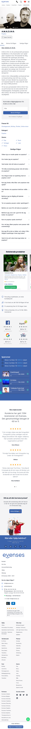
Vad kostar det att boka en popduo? (13, 164)
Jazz (19, 143)
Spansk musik (19, 687)
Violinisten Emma (8, 272)
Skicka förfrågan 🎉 (15, 511)
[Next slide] (29, 18)
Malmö (17, 655)
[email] (6, 546)
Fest (3, 664)
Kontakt (4, 561)
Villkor (3, 570)
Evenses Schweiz (6, 705)
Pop (5, 140)
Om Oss (4, 564)
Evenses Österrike (6, 703)
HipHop (18, 675)
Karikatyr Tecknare (20, 627)
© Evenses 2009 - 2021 (8, 575)
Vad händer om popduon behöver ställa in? (14, 190)
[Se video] (15, 17)
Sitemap (4, 573)
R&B (17, 678)
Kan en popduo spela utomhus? (12, 219)
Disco (5, 146)
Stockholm (18, 643)
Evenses (3, 5)
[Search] (21, 2)
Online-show (24, 126)
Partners (4, 691)
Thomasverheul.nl (6, 715)
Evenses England (6, 708)
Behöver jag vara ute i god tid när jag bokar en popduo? (14, 214)
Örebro (18, 650)
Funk (17, 682)
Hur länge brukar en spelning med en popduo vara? (14, 177)
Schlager (6, 143)
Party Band (4, 650)
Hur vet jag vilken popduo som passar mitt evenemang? (15, 225)
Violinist (24, 275)
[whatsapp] (10, 546)
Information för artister (7, 627)
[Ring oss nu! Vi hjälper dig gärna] (17, 2)
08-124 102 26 (12, 589)
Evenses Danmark (6, 698)
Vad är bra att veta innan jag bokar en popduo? (14, 239)
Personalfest (5, 675)
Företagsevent (6, 126)
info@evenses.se (14, 598)
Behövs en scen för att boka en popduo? (15, 208)
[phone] (15, 546)
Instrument (7, 275)
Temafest (4, 652)
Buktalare (4, 657)
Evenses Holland (6, 694)
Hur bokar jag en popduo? (10, 159)
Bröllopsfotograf (20, 625)
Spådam (18, 634)
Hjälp (3, 623)
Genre (18, 664)
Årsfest (18, 126)
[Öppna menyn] (28, 1)
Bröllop (13, 126)
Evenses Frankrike (6, 710)
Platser (18, 638)
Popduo (20, 5)
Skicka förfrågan (15, 112)
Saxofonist (4, 648)
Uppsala (18, 648)
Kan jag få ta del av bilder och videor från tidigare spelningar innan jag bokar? (15, 232)
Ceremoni (4, 668)
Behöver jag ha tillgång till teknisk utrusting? (12, 197)
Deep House (19, 680)
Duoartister (14, 5)
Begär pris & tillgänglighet (10, 287)
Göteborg (18, 652)
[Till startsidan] (5, 1)
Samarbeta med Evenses (8, 630)
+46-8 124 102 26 (18, 591)
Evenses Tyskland (6, 701)
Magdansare (19, 632)
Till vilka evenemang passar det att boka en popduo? (15, 170)
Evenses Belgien (6, 696)
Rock (19, 140)
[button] (9, 281)
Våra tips (18, 623)
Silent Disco (4, 643)
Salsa (17, 671)
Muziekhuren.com (6, 717)
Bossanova (18, 685)
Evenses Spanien (6, 712)
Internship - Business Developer (7, 633)
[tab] (13, 27)
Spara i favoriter (8, 37)
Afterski (3, 659)
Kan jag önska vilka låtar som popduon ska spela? (15, 184)
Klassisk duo (14, 275)
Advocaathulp (5, 719)
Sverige (18, 641)
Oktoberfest (5, 655)
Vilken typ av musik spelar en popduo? (14, 154)
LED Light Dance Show (21, 630)
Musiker (8, 5)
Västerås (18, 645)
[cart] (25, 2)
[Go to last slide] (2, 18)
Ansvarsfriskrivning (7, 567)
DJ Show (4, 641)
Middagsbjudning (6, 673)
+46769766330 (16, 595)
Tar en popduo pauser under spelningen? (15, 203)
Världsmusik (5, 638)
